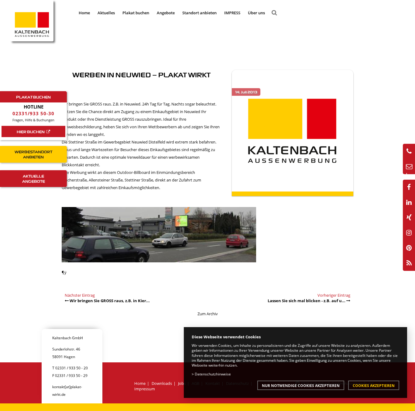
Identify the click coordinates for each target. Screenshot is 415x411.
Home (84, 13)
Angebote (166, 13)
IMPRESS (232, 13)
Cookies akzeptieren (374, 385)
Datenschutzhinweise (213, 373)
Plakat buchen (135, 13)
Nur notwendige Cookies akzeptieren (301, 385)
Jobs (182, 383)
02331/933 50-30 (33, 113)
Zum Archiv (207, 313)
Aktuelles (106, 13)
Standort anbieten (199, 13)
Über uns (256, 13)
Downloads (162, 383)
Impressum (144, 389)
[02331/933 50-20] (409, 151)
